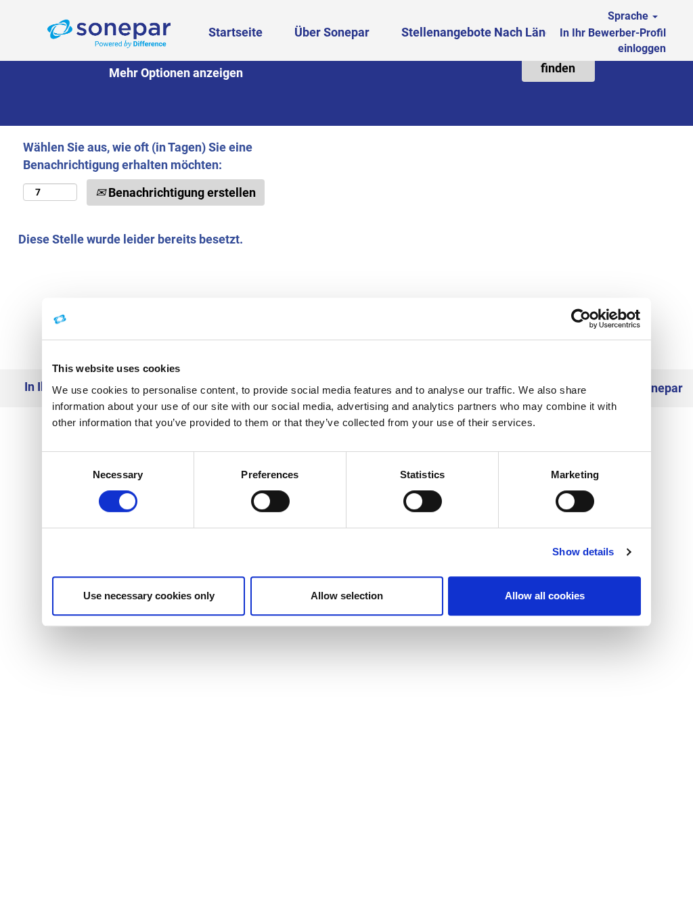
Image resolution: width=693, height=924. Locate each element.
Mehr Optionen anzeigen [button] (176, 73)
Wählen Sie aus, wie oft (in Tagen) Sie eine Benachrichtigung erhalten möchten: (137, 156)
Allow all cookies (545, 595)
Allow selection (347, 595)
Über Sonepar (332, 32)
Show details (583, 551)
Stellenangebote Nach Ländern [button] (487, 32)
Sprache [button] (629, 15)
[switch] (270, 501)
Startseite (235, 32)
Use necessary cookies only (149, 595)
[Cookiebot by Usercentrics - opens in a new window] (581, 318)
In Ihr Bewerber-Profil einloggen (613, 40)
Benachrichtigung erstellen (181, 192)
